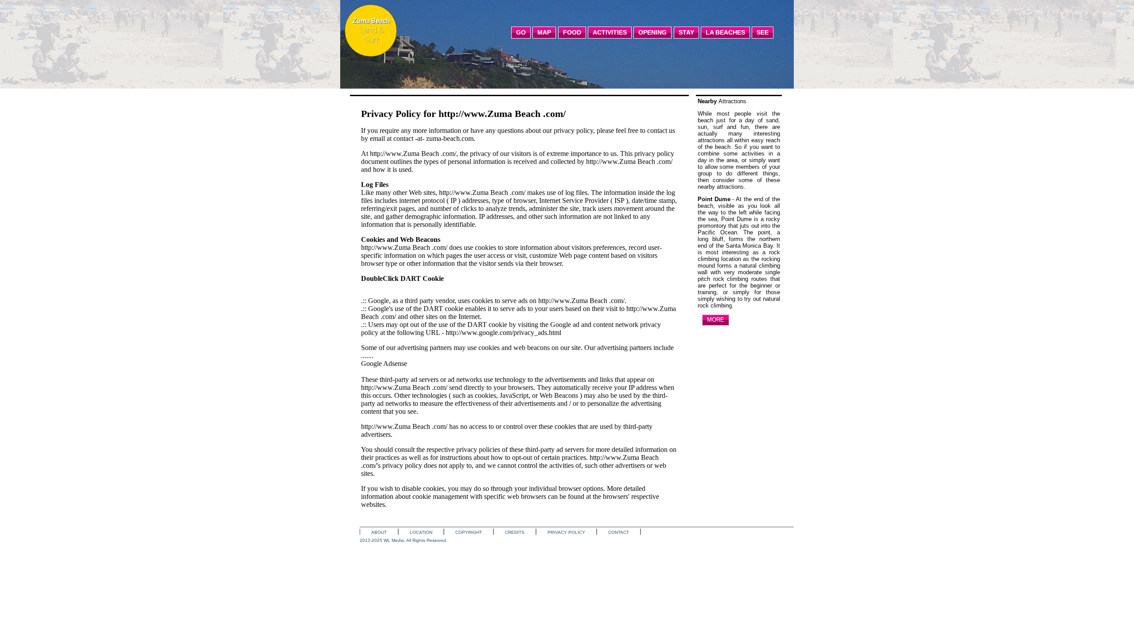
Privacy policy (566, 532)
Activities (610, 32)
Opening (652, 32)
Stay (686, 32)
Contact (618, 532)
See (763, 32)
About (379, 532)
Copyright (468, 532)
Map (544, 32)
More (715, 319)
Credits (514, 532)
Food (572, 32)
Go (521, 32)
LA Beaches (725, 32)
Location (421, 532)
